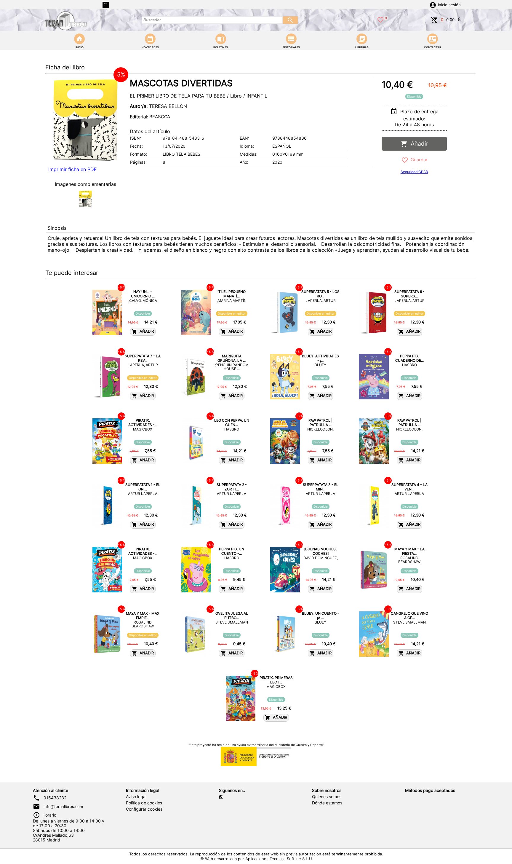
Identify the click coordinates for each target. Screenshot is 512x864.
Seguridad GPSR (414, 172)
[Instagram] (106, 5)
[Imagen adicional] (85, 199)
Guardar (418, 159)
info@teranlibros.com (63, 806)
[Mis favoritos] (380, 19)
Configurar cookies (144, 809)
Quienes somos (326, 796)
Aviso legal (136, 796)
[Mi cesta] (434, 19)
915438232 (55, 798)
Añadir (418, 143)
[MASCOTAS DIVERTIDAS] (85, 120)
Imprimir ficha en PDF (72, 169)
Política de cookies (144, 803)
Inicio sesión (449, 5)
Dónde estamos (327, 803)
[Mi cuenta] (432, 4)
